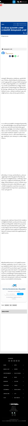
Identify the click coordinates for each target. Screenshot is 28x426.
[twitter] (11, 360)
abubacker (15, 305)
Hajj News (7, 305)
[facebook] (10, 56)
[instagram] (14, 360)
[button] (2, 2)
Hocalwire (24, 420)
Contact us (13, 408)
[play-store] (13, 414)
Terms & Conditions (14, 410)
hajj (10, 305)
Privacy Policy (14, 409)
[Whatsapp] (15, 56)
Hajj (2, 24)
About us (13, 406)
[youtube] (16, 360)
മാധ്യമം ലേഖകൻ (9, 53)
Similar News (5, 311)
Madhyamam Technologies (11, 420)
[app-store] (15, 414)
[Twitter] (13, 56)
